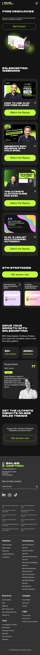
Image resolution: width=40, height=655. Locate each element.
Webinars (5, 606)
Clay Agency (6, 557)
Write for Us (5, 615)
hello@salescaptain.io (9, 469)
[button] (36, 3)
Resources (25, 603)
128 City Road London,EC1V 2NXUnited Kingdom (9, 473)
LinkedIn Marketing (8, 554)
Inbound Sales (6, 548)
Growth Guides (6, 600)
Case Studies (26, 600)
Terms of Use (26, 618)
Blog (3, 603)
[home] (7, 3)
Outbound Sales (7, 545)
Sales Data (5, 551)
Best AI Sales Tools (8, 609)
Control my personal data (29, 621)
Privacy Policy (26, 615)
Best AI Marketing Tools (9, 612)
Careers (24, 606)
